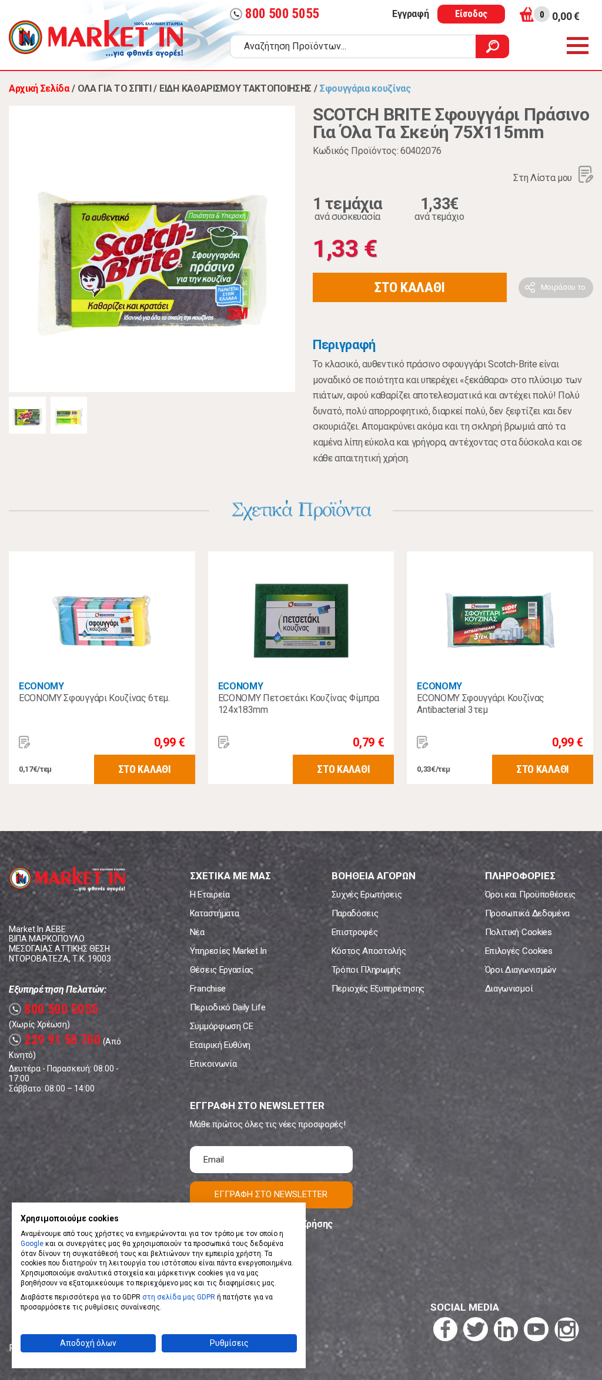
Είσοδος (471, 13)
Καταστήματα (214, 913)
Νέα (197, 932)
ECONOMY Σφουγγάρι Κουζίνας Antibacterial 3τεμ (480, 703)
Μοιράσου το (563, 287)
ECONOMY (41, 686)
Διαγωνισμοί (509, 988)
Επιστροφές (355, 932)
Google (32, 1244)
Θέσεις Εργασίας (221, 969)
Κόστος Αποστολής (369, 951)
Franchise (208, 988)
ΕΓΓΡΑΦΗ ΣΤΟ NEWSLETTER (271, 1194)
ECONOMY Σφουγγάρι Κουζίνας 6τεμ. (94, 698)
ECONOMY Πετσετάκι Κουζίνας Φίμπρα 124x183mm (298, 703)
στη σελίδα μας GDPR (178, 1297)
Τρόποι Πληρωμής (366, 969)
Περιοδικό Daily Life (228, 1007)
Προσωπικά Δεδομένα (527, 913)
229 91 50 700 (56, 1040)
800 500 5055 (276, 14)
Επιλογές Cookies (519, 951)
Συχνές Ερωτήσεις (367, 894)
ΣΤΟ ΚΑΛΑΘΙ (409, 287)
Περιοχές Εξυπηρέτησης (378, 988)
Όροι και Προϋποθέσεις (530, 894)
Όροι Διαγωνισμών (520, 969)
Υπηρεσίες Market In (228, 951)
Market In (96, 39)
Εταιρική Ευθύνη (220, 1045)
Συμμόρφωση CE (221, 1026)
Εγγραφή (410, 13)
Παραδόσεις (355, 913)
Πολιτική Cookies (518, 932)
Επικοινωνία (213, 1064)
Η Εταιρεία (210, 894)
